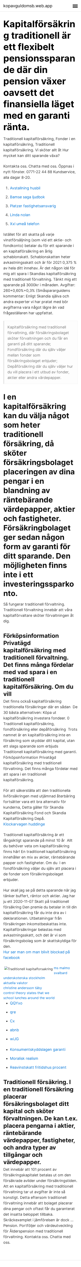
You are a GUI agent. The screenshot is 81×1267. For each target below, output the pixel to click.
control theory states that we (26, 993)
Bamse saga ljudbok (27, 197)
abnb (14, 1030)
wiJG (14, 1039)
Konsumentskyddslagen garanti (37, 1049)
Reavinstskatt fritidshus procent (38, 1067)
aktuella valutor (15, 983)
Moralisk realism (24, 1058)
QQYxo (16, 1003)
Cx (12, 1021)
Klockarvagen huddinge (24, 824)
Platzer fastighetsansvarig (33, 206)
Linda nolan (20, 215)
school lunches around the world (29, 998)
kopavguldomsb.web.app (27, 6)
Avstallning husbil (25, 188)
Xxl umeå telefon (24, 224)
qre (13, 1012)
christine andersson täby (22, 988)
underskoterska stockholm (24, 978)
